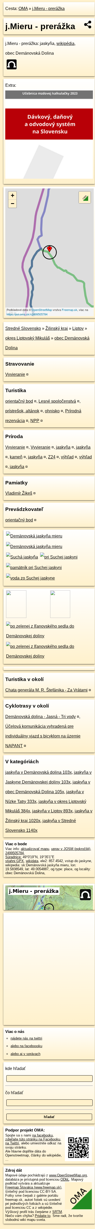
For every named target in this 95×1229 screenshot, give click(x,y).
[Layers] (85, 197)
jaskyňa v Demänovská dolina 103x (38, 772)
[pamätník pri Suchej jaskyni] (33, 567)
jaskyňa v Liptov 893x (52, 811)
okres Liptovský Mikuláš (27, 338)
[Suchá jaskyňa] (21, 557)
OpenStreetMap (42, 310)
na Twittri (12, 1143)
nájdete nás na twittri (26, 1038)
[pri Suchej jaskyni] (58, 557)
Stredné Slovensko (23, 328)
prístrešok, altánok (22, 411)
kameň (16, 457)
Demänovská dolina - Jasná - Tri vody (40, 716)
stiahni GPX (14, 861)
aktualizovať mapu (35, 849)
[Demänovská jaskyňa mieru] (33, 536)
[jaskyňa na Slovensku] (13, 64)
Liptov (78, 328)
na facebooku (42, 1135)
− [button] (12, 203)
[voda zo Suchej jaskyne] (30, 578)
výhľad (67, 457)
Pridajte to (42, 1216)
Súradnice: (13, 857)
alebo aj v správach (25, 1054)
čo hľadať (14, 1092)
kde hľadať (15, 1068)
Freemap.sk (69, 310)
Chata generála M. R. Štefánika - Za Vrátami (46, 690)
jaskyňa (63, 447)
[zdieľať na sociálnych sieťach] (88, 24)
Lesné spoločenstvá (57, 401)
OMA (23, 8)
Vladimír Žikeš (18, 493)
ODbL (64, 1179)
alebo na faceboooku (26, 1046)
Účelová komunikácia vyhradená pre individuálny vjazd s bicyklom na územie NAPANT (42, 736)
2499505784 (14, 853)
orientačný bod (19, 401)
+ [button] (12, 195)
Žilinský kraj (56, 328)
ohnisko (52, 411)
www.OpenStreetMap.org (68, 1175)
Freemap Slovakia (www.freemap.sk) (33, 1187)
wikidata (32, 861)
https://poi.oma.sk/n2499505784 (27, 314)
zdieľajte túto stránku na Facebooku (32, 1139)
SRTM (57, 1212)
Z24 (51, 457)
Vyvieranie (15, 374)
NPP (34, 420)
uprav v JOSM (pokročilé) (70, 849)
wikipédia (65, 43)
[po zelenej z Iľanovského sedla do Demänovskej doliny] (49, 636)
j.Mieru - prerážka (48, 8)
